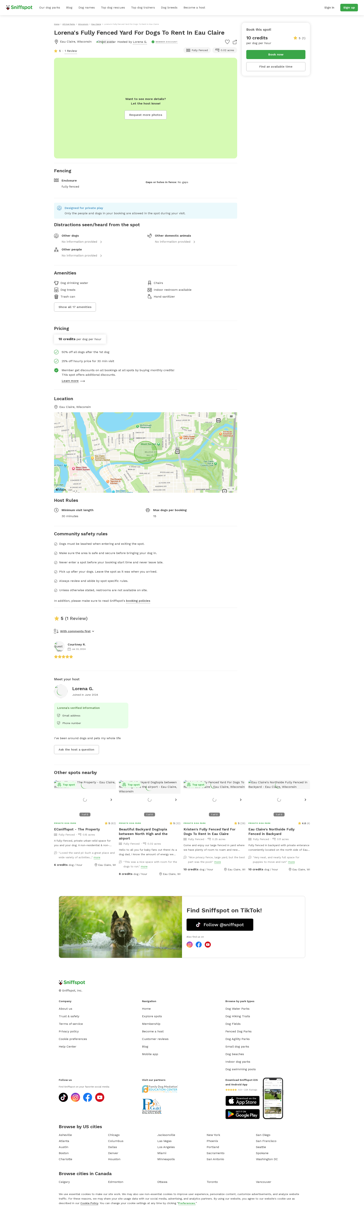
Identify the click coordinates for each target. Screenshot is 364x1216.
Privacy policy (69, 1031)
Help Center (67, 1046)
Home (146, 1008)
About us (65, 1008)
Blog (69, 7)
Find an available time (276, 66)
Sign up (349, 7)
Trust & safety (69, 1016)
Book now (276, 54)
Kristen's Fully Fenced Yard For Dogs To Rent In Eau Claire (209, 831)
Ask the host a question (76, 749)
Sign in (329, 7)
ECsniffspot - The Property (77, 829)
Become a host (194, 7)
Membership (151, 1024)
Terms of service (71, 1024)
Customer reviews (155, 1039)
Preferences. (187, 1203)
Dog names (86, 7)
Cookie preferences (73, 1039)
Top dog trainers (143, 7)
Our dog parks (49, 7)
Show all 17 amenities (75, 307)
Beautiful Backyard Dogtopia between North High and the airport (143, 833)
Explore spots (152, 1016)
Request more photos (145, 115)
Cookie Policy (89, 1203)
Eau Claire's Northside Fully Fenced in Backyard (271, 831)
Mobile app (150, 1054)
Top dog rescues (113, 7)
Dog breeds (169, 7)
